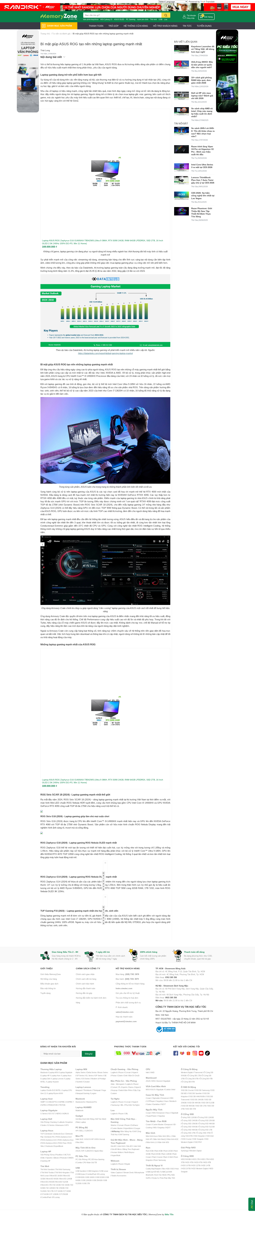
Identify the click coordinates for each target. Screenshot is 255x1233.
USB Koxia (80, 1174)
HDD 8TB (207, 1162)
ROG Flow (62, 1143)
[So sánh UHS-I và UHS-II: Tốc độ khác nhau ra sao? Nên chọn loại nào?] (181, 131)
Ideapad (79, 1090)
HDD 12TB (196, 1165)
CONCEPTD (52, 1102)
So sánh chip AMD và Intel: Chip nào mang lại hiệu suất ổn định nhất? (202, 112)
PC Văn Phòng (81, 1159)
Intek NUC (80, 1139)
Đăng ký (88, 1054)
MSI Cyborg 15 (106, 19)
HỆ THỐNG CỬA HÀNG (136, 25)
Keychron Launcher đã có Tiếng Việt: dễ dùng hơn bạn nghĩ (202, 49)
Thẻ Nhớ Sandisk (47, 1169)
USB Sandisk (81, 1171)
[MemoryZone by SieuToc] (58, 17)
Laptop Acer (55, 1075)
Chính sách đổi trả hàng (86, 979)
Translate (210, 1)
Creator (87, 1082)
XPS (66, 1125)
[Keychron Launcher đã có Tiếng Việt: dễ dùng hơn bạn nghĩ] (181, 49)
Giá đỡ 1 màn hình (118, 1146)
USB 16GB (89, 1177)
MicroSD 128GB (65, 1179)
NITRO (44, 1105)
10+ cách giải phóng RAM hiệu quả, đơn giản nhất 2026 (201, 80)
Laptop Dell (45, 1079)
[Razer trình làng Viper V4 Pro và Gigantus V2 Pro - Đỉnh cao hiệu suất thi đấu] (181, 149)
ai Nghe (136, 1105)
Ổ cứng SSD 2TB (188, 1133)
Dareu (131, 1087)
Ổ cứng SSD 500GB (189, 1127)
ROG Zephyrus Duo (65, 1140)
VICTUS (67, 1155)
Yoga (104, 1090)
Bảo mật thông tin (48, 988)
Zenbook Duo (59, 1134)
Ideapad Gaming (82, 1093)
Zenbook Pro (50, 1137)
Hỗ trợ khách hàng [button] (128, 968)
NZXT (163, 1104)
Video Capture (116, 1172)
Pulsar (114, 1075)
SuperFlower (152, 1116)
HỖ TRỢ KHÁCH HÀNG (165, 25)
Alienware (60, 1125)
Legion (93, 1093)
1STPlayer (151, 1101)
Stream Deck (128, 1172)
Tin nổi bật (181, 123)
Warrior (113, 1125)
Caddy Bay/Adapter (153, 1169)
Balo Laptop (81, 1122)
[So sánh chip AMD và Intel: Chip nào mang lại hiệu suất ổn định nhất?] (181, 111)
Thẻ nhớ (153, 19)
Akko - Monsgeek (117, 1084)
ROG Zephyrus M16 (49, 1143)
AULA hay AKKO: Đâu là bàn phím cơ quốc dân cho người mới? (202, 64)
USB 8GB (80, 1177)
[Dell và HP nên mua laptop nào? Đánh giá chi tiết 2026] (181, 96)
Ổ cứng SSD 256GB (189, 1123)
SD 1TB (50, 1191)
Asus (166, 1101)
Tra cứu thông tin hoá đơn (127, 998)
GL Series (89, 1075)
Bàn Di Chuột (134, 1075)
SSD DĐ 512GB (208, 1103)
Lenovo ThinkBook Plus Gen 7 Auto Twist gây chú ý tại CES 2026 (202, 180)
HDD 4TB (189, 1162)
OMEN (70, 1158)
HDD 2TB (205, 1159)
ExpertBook (58, 1146)
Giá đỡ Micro (117, 1149)
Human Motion (117, 1152)
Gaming (54, 1122)
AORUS (66, 1113)
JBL (122, 1105)
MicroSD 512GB (61, 1182)
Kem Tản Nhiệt (160, 1175)
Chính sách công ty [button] (88, 968)
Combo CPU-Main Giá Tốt (86, 1162)
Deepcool (165, 1098)
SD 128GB (50, 1188)
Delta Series (92, 1072)
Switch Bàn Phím (125, 1090)
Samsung (115, 1105)
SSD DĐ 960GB (188, 1106)
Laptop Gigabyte (65, 1072)
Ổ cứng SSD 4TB (203, 1133)
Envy (52, 1155)
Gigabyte (166, 1081)
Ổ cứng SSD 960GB (189, 1130)
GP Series (99, 1075)
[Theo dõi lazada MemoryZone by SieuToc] (182, 1052)
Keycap (114, 1090)
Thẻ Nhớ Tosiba (47, 1172)
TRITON (62, 1105)
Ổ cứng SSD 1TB (205, 1130)
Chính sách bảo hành (85, 983)
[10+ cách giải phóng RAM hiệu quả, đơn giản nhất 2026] (181, 80)
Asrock (102, 1139)
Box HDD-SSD (168, 1169)
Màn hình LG (152, 1142)
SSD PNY (198, 1142)
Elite (43, 1158)
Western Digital (187, 1072)
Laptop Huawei (53, 1082)
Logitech (114, 1072)
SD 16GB (57, 1185)
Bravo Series (103, 1072)
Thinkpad (96, 1090)
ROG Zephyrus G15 (49, 1140)
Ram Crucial (157, 1157)
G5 (50, 1113)
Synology (184, 1151)
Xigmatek (156, 1098)
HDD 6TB (198, 1162)
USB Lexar (104, 1171)
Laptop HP (45, 1075)
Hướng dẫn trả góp (84, 993)
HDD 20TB (186, 1168)
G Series (51, 1125)
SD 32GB (65, 1185)
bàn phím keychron (91, 19)
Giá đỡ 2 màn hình (134, 1146)
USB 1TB (86, 1183)
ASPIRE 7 (70, 1102)
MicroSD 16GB (56, 1175)
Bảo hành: (127, 979)
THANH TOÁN (96, 25)
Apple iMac (98, 1151)
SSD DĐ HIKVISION (197, 1096)
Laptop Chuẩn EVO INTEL (50, 1090)
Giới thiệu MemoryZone (50, 974)
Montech (173, 1101)
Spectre (49, 1158)
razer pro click (142, 19)
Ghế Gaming (124, 1134)
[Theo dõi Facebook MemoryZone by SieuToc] (175, 1052)
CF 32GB (67, 1191)
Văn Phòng (44, 1122)
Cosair (148, 1098)
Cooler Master (117, 1128)
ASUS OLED (119, 19)
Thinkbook (88, 1090)
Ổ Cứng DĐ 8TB (188, 1082)
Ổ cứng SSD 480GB (207, 1123)
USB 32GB (99, 1177)
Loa (165, 19)
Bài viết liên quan (185, 41)
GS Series (86, 1079)
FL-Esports (123, 1087)
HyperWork (128, 1128)
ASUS (87, 1139)
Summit (79, 1082)
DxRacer (134, 1125)
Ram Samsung (160, 1160)
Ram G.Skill (168, 1157)
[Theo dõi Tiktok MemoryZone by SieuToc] (207, 1052)
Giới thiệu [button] (46, 968)
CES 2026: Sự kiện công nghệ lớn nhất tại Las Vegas (202, 195)
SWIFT (43, 1102)
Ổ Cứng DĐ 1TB (194, 1075)
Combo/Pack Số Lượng (50, 1197)
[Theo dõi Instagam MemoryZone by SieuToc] (194, 1052)
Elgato (127, 1164)
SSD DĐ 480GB (194, 1103)
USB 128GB (86, 1180)
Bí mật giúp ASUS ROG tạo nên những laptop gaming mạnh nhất (91, 44)
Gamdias (156, 1104)
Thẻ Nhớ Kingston (62, 1172)
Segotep (159, 1101)
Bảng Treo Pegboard (131, 1149)
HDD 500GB (186, 1159)
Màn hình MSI (163, 1142)
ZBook (56, 1158)
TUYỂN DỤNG (204, 25)
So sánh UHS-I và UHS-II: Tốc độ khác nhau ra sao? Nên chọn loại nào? (203, 132)
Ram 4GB (149, 1151)
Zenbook (48, 1134)
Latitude (61, 1122)
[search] (165, 15)
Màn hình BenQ (160, 1139)
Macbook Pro (92, 1102)
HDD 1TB (196, 1159)
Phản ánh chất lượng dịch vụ (128, 1002)
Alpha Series (81, 1072)
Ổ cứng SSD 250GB (207, 1120)
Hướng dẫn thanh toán (85, 988)
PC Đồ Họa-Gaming (96, 1159)
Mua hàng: (127, 974)
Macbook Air (80, 1102)
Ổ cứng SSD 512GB (207, 1127)
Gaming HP (45, 1161)
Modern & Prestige (98, 1079)
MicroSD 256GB (47, 1182)
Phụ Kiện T (129, 1105)
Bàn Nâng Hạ (126, 1131)
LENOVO (89, 1131)
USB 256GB (97, 1180)
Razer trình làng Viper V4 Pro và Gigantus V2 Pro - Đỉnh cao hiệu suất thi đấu (202, 150)
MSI (96, 1139)
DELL (82, 1131)
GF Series (80, 1075)
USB (160, 19)
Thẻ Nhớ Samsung (62, 1169)
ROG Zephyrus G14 (64, 1137)
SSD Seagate (198, 1139)
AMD (152, 1072)
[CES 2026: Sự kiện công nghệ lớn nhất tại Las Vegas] (181, 196)
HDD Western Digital (200, 1168)
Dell (125, 1075)
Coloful (168, 1089)
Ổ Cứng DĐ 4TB (206, 1079)
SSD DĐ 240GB (197, 1099)
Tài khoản (191, 15)
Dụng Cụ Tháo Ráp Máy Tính (163, 1178)
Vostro (43, 1125)
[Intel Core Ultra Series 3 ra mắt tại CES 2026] (181, 167)
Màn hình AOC (173, 1139)
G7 (53, 1113)
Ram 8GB (159, 1151)
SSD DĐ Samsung (202, 1090)
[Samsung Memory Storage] (127, 7)
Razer (121, 1072)
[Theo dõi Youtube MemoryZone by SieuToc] (201, 1052)
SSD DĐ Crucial (187, 1090)
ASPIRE (61, 1102)
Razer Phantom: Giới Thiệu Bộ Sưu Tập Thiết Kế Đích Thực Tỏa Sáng (201, 212)
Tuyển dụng (45, 993)
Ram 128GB (166, 1154)
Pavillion (59, 1155)
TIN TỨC (187, 25)
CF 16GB (58, 1191)
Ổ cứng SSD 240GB (189, 1120)
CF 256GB (64, 1194)
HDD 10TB (186, 1165)
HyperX (135, 1072)
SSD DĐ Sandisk (195, 1093)
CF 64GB (45, 1194)
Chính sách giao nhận (85, 974)
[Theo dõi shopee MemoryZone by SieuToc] (188, 1052)
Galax (149, 1104)
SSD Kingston (199, 1136)
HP (77, 1131)
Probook (63, 1158)
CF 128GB (54, 1194)
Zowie (120, 1075)
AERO (58, 1113)
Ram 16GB (168, 1151)
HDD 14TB (206, 1165)
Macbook (44, 1072)
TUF (42, 1134)
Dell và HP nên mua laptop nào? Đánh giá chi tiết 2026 (202, 95)
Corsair (128, 1072)
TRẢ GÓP (113, 25)
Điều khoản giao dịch (49, 983)
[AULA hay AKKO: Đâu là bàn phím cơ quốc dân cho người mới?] (181, 65)
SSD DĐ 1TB (201, 1106)
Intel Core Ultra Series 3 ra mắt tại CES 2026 (202, 165)
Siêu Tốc (169, 1214)
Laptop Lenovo (57, 1079)
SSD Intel (210, 1136)
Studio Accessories (119, 1175)
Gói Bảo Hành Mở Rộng (85, 1119)
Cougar (137, 1128)
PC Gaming (130, 19)
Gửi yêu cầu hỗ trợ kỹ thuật (128, 993)
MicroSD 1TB (46, 1185)
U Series (43, 1113)
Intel (147, 1072)
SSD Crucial (186, 1139)
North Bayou (129, 1152)
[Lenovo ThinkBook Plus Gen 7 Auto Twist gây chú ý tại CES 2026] (181, 180)
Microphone (139, 1172)
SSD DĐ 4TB (190, 1109)
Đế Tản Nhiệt (101, 1119)
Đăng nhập (190, 18)
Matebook (79, 1110)
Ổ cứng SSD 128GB (206, 1117)
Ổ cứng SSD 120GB (189, 1117)
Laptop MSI (53, 1072)
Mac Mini (79, 1142)
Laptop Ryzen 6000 (55, 1093)
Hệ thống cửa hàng (48, 979)
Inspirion (69, 1122)
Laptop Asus (66, 1075)
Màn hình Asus (151, 1136)
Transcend (198, 1072)
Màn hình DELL (165, 1136)
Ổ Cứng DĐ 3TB (191, 1079)
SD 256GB (60, 1188)
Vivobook (49, 1146)
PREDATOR (53, 1105)
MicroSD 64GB (52, 1179)
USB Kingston (92, 1171)
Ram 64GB (156, 1154)
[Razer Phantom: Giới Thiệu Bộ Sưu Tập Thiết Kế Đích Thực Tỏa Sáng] (181, 211)
